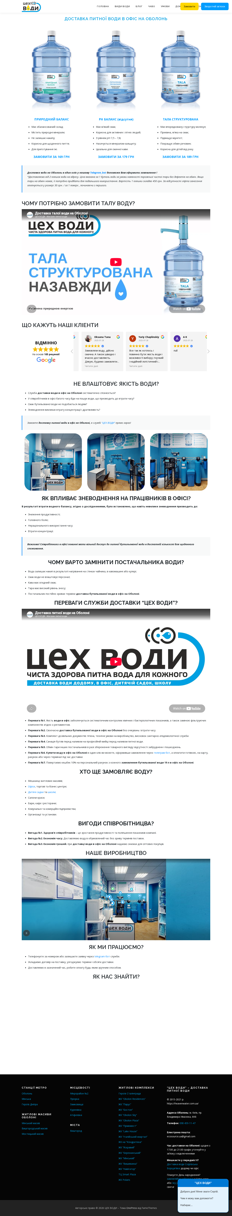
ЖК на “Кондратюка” (130, 1142)
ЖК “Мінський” (127, 1158)
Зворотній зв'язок (214, 6)
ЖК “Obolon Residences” (132, 1098)
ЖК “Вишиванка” (128, 1163)
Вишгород (76, 1130)
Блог (139, 6)
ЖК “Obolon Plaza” (129, 1120)
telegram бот (102, 956)
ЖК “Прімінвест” (128, 1125)
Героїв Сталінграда (130, 1093)
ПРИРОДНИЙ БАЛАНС (51, 119)
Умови (165, 6)
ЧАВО (151, 6)
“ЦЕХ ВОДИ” (109, 422)
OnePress (131, 1208)
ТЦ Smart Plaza (127, 1174)
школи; (52, 792)
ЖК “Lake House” (128, 1131)
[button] (208, 352)
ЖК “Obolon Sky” (128, 1115)
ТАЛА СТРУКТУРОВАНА (180, 119)
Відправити (189, 1206)
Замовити (189, 6)
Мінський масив (31, 1123)
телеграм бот (162, 752)
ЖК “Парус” (125, 1104)
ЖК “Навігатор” (127, 1169)
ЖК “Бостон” (126, 1109)
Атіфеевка (76, 1115)
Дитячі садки (36, 792)
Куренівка (75, 1109)
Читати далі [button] (84, 366)
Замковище (76, 1104)
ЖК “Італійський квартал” (133, 1136)
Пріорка (74, 1098)
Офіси (31, 786)
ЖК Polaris (124, 1179)
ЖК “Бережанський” (130, 1152)
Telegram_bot (98, 172)
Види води (122, 6)
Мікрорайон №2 (79, 1093)
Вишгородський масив (35, 1128)
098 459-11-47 (187, 1123)
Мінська (26, 1098)
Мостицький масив (33, 1133)
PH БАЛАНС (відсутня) (116, 119)
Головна (103, 6)
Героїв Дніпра (30, 1104)
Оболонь (27, 1093)
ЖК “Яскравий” (127, 1147)
